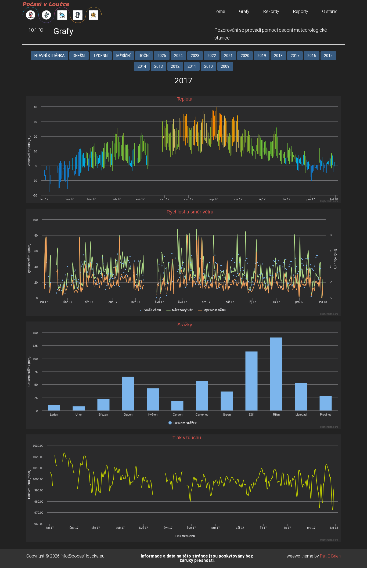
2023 (195, 55)
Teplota (184, 99)
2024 (178, 55)
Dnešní (79, 55)
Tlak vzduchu (186, 437)
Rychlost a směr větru (190, 212)
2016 (311, 55)
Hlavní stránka (49, 55)
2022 (211, 55)
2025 (161, 55)
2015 (328, 55)
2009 (225, 66)
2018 (278, 55)
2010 (208, 66)
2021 (228, 55)
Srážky (184, 324)
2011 (192, 66)
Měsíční (123, 55)
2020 (245, 55)
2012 (175, 66)
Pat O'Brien (330, 556)
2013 (158, 66)
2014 (142, 66)
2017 (295, 55)
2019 (261, 55)
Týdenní (100, 55)
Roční (144, 55)
